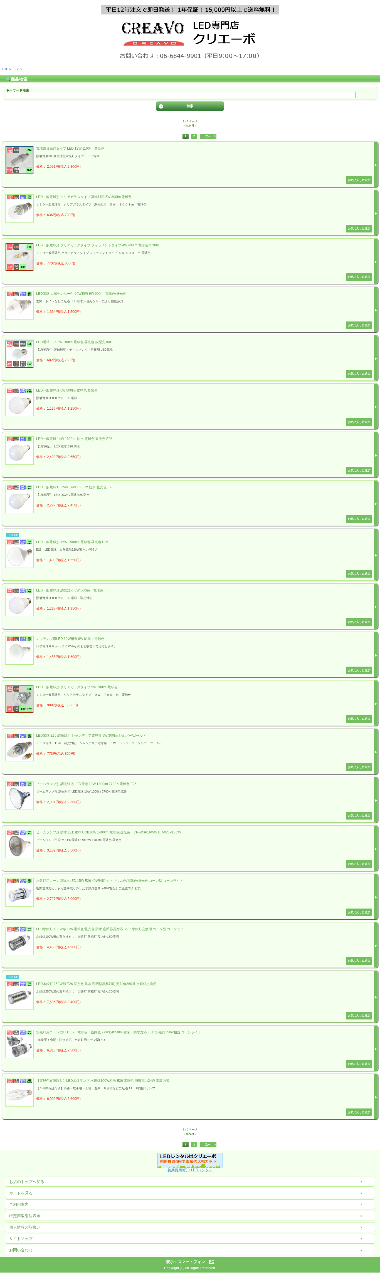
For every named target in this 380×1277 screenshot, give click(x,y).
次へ (208, 136)
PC (211, 1261)
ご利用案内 (19, 1204)
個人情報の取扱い (24, 1227)
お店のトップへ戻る (26, 1181)
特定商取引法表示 (24, 1216)
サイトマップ (21, 1238)
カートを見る (21, 1193)
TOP (5, 69)
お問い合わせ (21, 1250)
